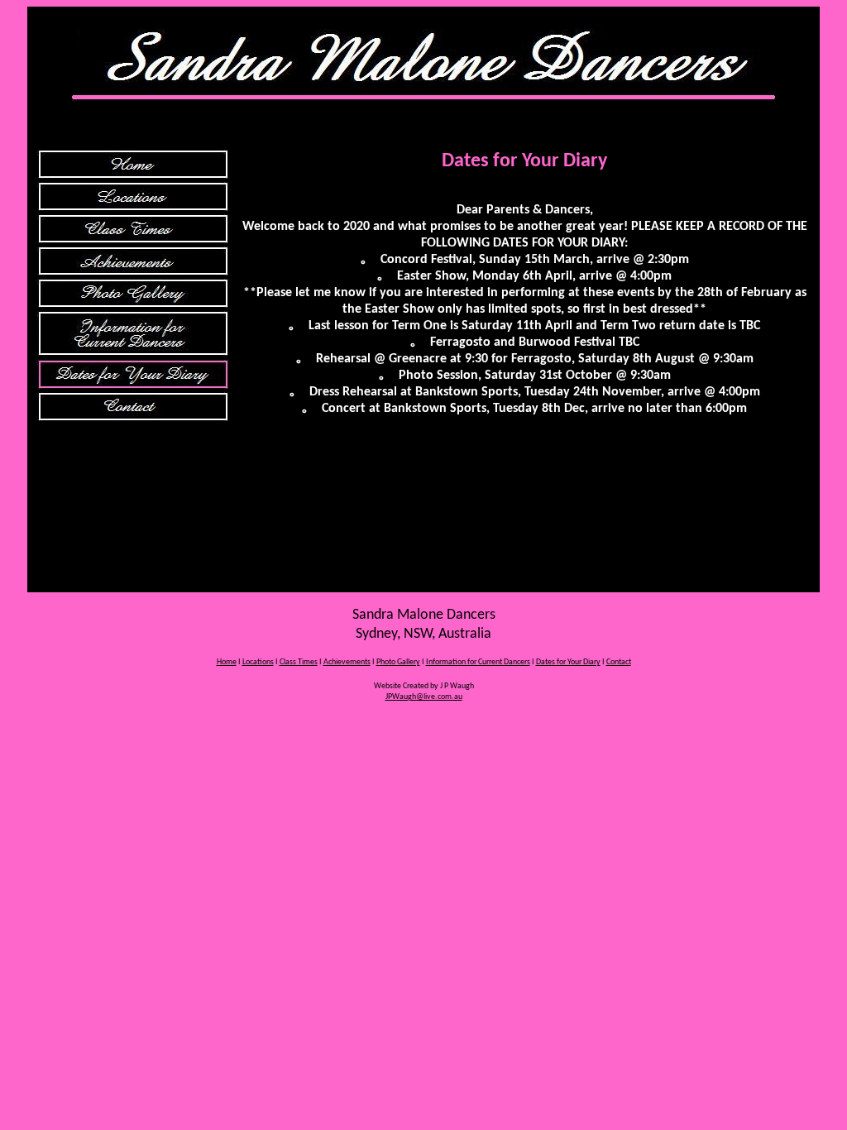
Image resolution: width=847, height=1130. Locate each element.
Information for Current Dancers (478, 662)
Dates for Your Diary (568, 662)
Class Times (299, 662)
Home (227, 662)
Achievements (347, 662)
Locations (258, 662)
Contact (618, 662)
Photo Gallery (398, 662)
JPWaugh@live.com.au (423, 696)
